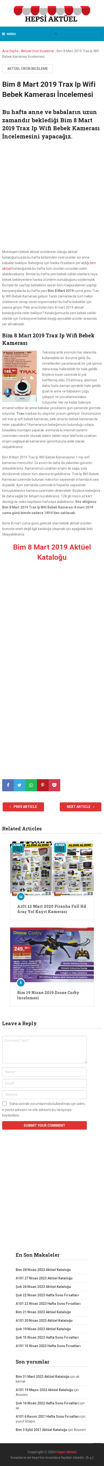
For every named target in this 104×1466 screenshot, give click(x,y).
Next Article (79, 807)
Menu (11, 34)
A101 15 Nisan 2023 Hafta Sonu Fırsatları (48, 1346)
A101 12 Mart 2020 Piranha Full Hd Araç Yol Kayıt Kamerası (51, 909)
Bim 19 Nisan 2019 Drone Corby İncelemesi (48, 995)
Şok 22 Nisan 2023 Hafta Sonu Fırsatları (47, 1295)
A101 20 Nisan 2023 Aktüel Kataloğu (44, 1320)
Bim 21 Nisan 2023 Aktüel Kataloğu (43, 1312)
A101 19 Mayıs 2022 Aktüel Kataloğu (44, 1390)
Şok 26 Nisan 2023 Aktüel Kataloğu (43, 1287)
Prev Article (25, 807)
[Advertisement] (52, 195)
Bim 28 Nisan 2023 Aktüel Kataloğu (43, 1270)
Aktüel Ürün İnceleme (37, 51)
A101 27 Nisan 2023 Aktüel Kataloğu (44, 1278)
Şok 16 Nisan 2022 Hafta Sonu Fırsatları (47, 1403)
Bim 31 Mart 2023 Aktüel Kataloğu (42, 1377)
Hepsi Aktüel (66, 1452)
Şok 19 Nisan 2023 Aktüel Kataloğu (43, 1329)
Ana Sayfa (10, 51)
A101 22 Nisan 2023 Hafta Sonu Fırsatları (48, 1304)
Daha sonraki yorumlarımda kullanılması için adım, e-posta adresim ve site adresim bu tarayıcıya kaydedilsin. (43, 1109)
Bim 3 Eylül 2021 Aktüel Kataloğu (41, 1430)
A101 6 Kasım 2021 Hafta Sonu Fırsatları (48, 1416)
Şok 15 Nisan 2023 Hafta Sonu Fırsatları (47, 1337)
